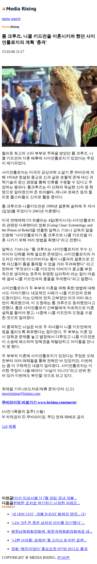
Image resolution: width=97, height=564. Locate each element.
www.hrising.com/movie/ (57, 402)
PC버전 (63, 558)
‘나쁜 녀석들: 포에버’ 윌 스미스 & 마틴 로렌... (49, 540)
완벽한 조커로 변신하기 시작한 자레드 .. (46, 503)
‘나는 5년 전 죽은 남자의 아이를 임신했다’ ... (48, 523)
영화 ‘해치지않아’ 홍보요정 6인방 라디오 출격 (49, 549)
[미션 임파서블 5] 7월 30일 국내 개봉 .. (45, 498)
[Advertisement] (39, 440)
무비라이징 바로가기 (20, 402)
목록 (12, 427)
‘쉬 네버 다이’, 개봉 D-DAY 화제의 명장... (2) (48, 514)
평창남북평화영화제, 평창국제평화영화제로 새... (51, 531)
